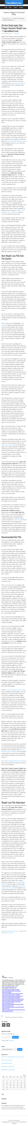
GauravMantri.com (14, 3)
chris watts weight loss (8, 445)
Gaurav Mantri (15, 1122)
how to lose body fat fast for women (14, 689)
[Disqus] (14, 955)
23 (3, 1087)
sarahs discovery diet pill (7, 1066)
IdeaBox (14, 1123)
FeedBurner (11, 1040)
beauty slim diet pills (6, 1063)
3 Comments (16, 33)
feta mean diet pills (17, 519)
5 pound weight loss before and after (13, 761)
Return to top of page (14, 1120)
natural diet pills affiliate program (16, 141)
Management (10, 931)
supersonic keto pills (6, 1060)
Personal (16, 931)
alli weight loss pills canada (8, 1069)
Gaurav (10, 33)
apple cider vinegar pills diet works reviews (12, 1056)
